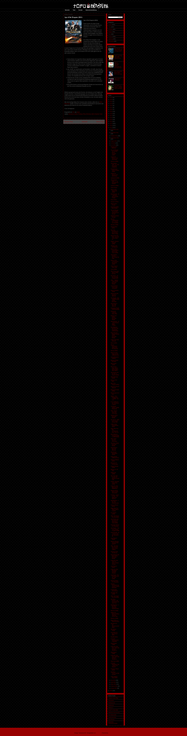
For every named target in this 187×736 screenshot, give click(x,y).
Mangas (110, 31)
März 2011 (113, 684)
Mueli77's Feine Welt (113, 710)
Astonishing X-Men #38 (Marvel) (114, 305)
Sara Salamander (112, 714)
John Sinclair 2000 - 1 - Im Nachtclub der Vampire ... (114, 181)
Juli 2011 (113, 143)
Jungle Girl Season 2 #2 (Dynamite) (114, 158)
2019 (111, 111)
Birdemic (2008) (114, 618)
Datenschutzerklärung (91, 10)
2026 (111, 97)
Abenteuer (71, 114)
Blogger (110, 733)
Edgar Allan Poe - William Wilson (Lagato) (115, 509)
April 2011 (113, 682)
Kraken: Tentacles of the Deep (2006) (115, 483)
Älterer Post (100, 121)
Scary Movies (111, 719)
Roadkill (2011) (114, 636)
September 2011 (115, 137)
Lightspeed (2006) (115, 178)
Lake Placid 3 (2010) (114, 539)
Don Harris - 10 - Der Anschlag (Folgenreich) (115, 277)
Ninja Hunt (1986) (115, 661)
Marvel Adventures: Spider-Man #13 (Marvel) (114, 346)
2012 (111, 125)
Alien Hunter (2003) (114, 364)
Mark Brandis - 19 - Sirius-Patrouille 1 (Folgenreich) (118, 50)
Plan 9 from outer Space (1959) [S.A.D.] (115, 272)
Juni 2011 (113, 145)
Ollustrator (98, 733)
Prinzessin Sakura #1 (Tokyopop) (115, 525)
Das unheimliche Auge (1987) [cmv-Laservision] (118, 73)
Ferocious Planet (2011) (115, 669)
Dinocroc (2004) (114, 161)
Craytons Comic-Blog (113, 698)
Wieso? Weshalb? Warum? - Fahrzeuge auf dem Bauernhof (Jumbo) (114, 66)
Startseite (67, 10)
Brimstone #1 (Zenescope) (114, 463)
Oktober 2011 (114, 135)
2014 (111, 121)
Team (74, 10)
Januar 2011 (114, 688)
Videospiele (111, 41)
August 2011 (114, 141)
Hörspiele (110, 29)
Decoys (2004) (114, 350)
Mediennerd (111, 705)
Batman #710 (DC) (114, 380)
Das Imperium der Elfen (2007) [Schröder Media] (115, 556)
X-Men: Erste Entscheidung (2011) (114, 425)
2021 (111, 107)
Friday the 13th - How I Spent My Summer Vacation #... (115, 648)
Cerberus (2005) (114, 185)
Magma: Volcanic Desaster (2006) (115, 242)
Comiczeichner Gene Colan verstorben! (114, 287)
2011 (111, 127)
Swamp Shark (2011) (114, 227)
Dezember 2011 (114, 129)
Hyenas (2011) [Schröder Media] (114, 416)
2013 (111, 123)
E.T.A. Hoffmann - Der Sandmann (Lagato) (115, 403)
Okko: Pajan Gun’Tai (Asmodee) (114, 440)
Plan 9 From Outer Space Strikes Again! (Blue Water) (114, 368)
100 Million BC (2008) (114, 593)
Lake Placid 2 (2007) (114, 567)
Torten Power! (114, 187)
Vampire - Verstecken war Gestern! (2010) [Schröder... (115, 585)
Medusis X (110, 707)
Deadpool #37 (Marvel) (114, 147)
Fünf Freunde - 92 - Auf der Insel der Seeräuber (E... (115, 534)
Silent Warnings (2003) (114, 377)
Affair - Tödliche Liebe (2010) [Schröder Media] (114, 282)
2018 (111, 113)
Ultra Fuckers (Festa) (114, 204)
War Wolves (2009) (113, 630)
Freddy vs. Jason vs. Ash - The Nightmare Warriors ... (115, 496)
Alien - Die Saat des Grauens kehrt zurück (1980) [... (114, 547)
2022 (111, 105)
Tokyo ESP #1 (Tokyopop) (117, 79)
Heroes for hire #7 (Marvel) (115, 387)
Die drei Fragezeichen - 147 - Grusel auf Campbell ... (115, 220)
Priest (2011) (114, 199)
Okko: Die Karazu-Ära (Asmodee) (115, 516)
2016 (111, 117)
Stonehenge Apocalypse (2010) (114, 453)
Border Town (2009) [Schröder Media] (114, 317)
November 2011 (114, 132)
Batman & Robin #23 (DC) (114, 361)
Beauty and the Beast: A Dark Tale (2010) (114, 492)
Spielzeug (110, 38)
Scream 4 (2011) (115, 201)
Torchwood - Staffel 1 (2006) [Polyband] (115, 407)
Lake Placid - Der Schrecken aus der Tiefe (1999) (115, 576)
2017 (111, 115)
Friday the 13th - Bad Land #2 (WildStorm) (114, 487)
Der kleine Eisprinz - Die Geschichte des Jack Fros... (115, 601)
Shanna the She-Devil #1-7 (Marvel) (115, 295)
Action (76, 114)
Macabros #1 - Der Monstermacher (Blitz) (115, 625)
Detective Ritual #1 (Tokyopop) (115, 581)
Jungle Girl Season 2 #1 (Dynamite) (114, 175)
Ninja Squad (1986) (113, 653)
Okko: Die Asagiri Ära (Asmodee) (115, 596)
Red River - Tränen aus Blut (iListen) (115, 673)
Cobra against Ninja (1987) (114, 677)
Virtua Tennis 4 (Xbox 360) (114, 266)
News (109, 34)
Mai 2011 (113, 680)
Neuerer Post (68, 121)
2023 (111, 103)
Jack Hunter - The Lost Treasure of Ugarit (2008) (115, 529)
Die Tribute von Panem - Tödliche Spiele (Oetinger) (118, 87)
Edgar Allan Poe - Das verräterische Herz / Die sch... (115, 430)
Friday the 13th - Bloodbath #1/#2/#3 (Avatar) (114, 571)
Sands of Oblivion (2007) (115, 460)
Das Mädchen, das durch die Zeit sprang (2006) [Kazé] (114, 329)
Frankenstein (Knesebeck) (114, 590)
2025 (111, 99)
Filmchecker (111, 700)
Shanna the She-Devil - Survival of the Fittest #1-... (115, 237)
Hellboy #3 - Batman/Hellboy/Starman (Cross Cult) (115, 614)
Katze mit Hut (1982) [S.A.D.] (115, 457)
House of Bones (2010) (114, 505)
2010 (111, 690)
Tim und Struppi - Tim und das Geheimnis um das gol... (115, 212)
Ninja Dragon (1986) (114, 644)
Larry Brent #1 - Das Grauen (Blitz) (114, 633)
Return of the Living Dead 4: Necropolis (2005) (115, 262)
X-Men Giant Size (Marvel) (115, 340)
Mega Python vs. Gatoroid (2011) (115, 621)
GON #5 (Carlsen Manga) (115, 216)
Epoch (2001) (114, 343)
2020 (111, 109)
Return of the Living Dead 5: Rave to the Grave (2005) (115, 250)
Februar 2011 (114, 686)
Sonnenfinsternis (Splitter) (115, 357)
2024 (111, 101)
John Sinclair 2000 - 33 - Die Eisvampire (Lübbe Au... (115, 165)
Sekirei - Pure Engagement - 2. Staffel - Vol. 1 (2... (115, 398)
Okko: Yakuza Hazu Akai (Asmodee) (114, 412)
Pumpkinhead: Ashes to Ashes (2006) (115, 170)
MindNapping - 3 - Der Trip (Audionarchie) (115, 502)
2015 (111, 119)
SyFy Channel (95, 114)
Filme (84, 114)
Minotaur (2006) (114, 224)
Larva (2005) (114, 269)
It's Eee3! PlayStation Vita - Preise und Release (115, 665)
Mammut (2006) (114, 610)
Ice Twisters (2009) (113, 513)
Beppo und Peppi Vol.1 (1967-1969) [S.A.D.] (118, 57)
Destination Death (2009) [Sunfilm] (115, 308)
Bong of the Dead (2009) (115, 390)
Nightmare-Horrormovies (114, 712)
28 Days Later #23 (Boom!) (114, 246)
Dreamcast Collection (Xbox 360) (114, 312)
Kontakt (80, 10)
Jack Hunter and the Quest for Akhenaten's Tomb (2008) (114, 521)
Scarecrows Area (112, 717)
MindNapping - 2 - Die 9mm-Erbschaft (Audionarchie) (115, 606)
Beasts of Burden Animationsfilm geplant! (115, 542)
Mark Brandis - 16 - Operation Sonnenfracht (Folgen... (115, 195)
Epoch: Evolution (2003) (115, 291)
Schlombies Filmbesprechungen (112, 722)
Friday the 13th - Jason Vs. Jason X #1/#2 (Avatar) (115, 562)
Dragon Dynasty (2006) (114, 467)
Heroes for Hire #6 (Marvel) (114, 552)
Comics (110, 24)
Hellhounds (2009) (113, 473)
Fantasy (80, 114)
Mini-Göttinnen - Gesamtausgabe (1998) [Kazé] (115, 435)
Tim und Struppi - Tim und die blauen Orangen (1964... (115, 152)
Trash (100, 114)
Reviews (88, 114)
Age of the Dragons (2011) (115, 384)
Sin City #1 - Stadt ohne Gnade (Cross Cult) (115, 421)
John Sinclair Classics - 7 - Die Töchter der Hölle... (115, 256)
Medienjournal (111, 702)
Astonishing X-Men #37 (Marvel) (114, 449)
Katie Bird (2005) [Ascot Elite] (115, 207)
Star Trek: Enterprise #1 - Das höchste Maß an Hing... (115, 231)
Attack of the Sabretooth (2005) (114, 191)
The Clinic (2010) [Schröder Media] (115, 444)
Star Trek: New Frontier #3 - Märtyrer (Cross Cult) (115, 477)
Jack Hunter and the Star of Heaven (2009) (115, 373)
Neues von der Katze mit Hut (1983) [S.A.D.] (115, 354)
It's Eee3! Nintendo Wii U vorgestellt (115, 640)
